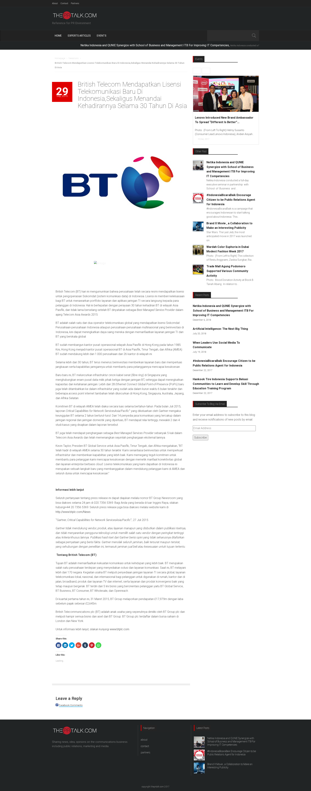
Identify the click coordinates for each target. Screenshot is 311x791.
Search (253, 35)
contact (145, 746)
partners (145, 752)
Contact (64, 3)
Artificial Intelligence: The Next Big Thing (220, 329)
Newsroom (74, 58)
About (55, 3)
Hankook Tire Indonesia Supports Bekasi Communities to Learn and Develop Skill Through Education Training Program (226, 383)
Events (101, 35)
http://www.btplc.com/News (73, 512)
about (144, 739)
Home (58, 35)
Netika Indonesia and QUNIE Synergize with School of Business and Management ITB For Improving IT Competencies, (176, 45)
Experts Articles (79, 35)
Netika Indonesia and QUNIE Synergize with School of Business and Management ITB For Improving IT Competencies (223, 310)
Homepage (60, 58)
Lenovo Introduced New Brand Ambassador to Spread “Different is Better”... (220, 120)
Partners (75, 3)
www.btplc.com (119, 629)
